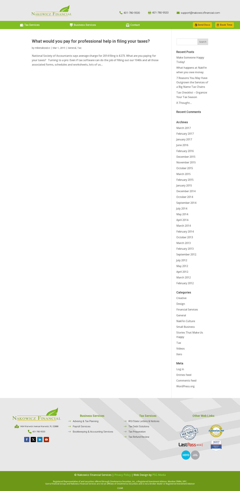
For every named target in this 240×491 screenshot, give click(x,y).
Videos (180, 348)
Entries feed (183, 375)
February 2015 (185, 180)
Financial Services (187, 309)
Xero (179, 354)
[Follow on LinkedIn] (39, 439)
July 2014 (181, 208)
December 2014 (185, 191)
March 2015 (183, 174)
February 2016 (185, 151)
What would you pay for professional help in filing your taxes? (91, 41)
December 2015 (185, 156)
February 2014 (185, 231)
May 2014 (182, 214)
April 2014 (182, 220)
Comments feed (186, 380)
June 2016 (182, 145)
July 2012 (181, 260)
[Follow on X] (33, 439)
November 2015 (186, 162)
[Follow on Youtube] (46, 439)
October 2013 (184, 237)
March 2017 (183, 128)
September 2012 (186, 254)
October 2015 (184, 168)
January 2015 (184, 185)
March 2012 (183, 277)
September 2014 (186, 203)
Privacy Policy (122, 475)
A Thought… (184, 103)
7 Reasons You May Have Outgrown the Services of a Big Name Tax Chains (192, 82)
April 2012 (182, 272)
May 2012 (182, 266)
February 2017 (185, 133)
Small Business (185, 327)
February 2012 (185, 283)
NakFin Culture (185, 321)
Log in (180, 369)
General (72, 47)
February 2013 (185, 248)
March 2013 (183, 243)
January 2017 (184, 139)
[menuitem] (29, 25)
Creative (181, 298)
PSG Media (159, 475)
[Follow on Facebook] (26, 439)
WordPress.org (185, 386)
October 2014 (184, 197)
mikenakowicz (42, 47)
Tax (79, 47)
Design (180, 304)
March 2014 (183, 225)
